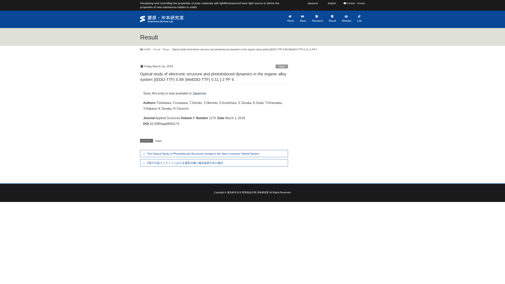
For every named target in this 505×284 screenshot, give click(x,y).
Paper (282, 66)
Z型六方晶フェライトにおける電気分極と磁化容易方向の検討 (185, 162)
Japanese (199, 93)
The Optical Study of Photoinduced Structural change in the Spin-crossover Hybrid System (203, 153)
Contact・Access (355, 3)
